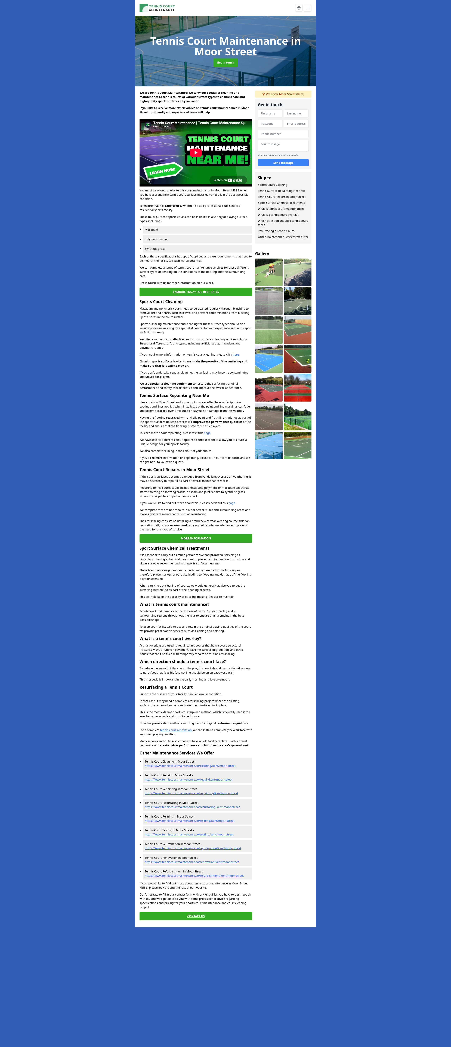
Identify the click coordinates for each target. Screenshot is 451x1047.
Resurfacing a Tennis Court (276, 231)
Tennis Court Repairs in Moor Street (282, 197)
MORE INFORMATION (196, 538)
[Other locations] (299, 8)
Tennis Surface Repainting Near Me (281, 191)
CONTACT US (196, 916)
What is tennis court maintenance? (281, 209)
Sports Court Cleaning (272, 185)
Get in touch (225, 62)
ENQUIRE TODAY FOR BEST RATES (196, 292)
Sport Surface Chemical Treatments (281, 203)
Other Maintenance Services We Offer (283, 237)
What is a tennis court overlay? (278, 215)
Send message (283, 163)
